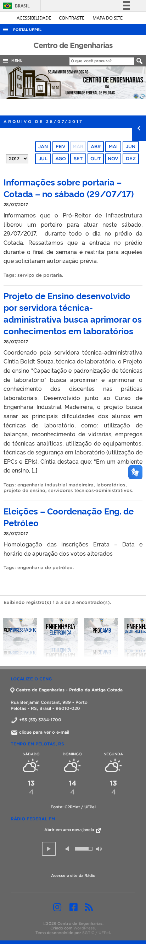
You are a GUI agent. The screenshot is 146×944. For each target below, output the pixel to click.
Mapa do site (107, 18)
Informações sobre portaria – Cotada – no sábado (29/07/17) (69, 187)
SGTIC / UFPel (96, 932)
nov (113, 158)
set (78, 158)
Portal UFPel (27, 30)
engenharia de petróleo (45, 567)
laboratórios (110, 484)
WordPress (84, 928)
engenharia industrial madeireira (55, 484)
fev (61, 146)
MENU (16, 61)
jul (43, 158)
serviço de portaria (39, 275)
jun (130, 146)
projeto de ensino (24, 490)
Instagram (57, 907)
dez (131, 158)
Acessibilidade (34, 18)
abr (96, 146)
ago (60, 158)
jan (43, 146)
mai (113, 146)
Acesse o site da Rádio (73, 875)
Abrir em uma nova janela (69, 829)
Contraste (72, 18)
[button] (49, 849)
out (95, 158)
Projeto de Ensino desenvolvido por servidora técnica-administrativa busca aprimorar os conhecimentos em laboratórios (73, 313)
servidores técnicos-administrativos (90, 490)
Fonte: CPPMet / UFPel (73, 807)
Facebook (73, 907)
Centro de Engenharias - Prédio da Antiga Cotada (69, 689)
